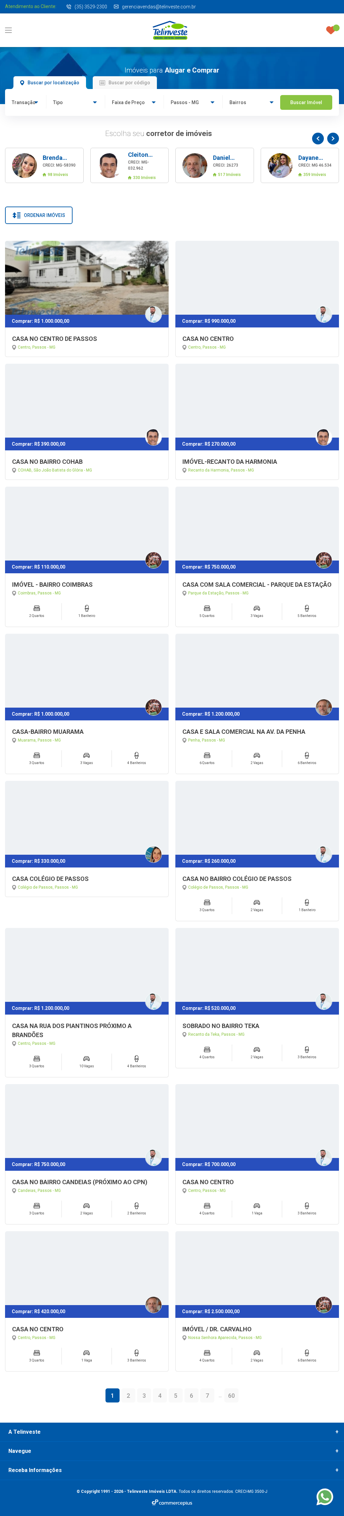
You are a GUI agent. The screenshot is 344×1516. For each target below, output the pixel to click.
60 (231, 1395)
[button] (318, 138)
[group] (44, 165)
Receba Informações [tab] (35, 1470)
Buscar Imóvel (306, 102)
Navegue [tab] (19, 1451)
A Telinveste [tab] (24, 1432)
